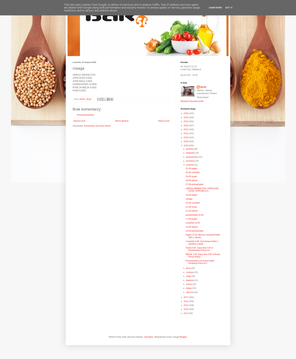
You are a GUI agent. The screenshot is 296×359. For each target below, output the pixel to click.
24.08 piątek (191, 195)
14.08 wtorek (192, 227)
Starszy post (163, 121)
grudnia (190, 149)
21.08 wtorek (192, 211)
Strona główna (121, 121)
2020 (186, 137)
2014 (186, 309)
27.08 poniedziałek (195, 184)
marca (189, 284)
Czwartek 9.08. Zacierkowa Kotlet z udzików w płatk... (202, 242)
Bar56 (203, 87)
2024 (186, 121)
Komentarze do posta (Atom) (97, 126)
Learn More (215, 7)
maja (188, 276)
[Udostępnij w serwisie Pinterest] (111, 99)
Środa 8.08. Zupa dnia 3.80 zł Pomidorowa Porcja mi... (199, 249)
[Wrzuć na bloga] (102, 99)
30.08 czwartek (193, 172)
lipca (188, 268)
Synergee (148, 337)
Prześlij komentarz (85, 115)
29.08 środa (191, 176)
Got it (229, 7)
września (190, 161)
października (192, 157)
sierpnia (190, 165)
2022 (186, 129)
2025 (186, 117)
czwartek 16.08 (193, 223)
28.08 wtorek (192, 180)
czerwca (190, 272)
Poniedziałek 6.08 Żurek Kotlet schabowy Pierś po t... (200, 262)
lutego (189, 288)
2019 (186, 141)
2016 (186, 301)
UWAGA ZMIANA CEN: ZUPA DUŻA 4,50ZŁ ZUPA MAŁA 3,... (202, 189)
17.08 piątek (191, 219)
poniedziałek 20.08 (195, 215)
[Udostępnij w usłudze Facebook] (108, 99)
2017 (186, 297)
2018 (186, 145)
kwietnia (190, 280)
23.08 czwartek (193, 203)
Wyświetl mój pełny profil (192, 101)
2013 (186, 313)
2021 (186, 133)
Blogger (183, 337)
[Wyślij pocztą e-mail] (98, 99)
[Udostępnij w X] (105, 99)
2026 (186, 113)
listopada (190, 153)
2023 (186, 125)
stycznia (190, 292)
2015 (186, 305)
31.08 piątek (191, 168)
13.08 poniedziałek (195, 231)
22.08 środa (191, 207)
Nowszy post (79, 121)
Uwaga (189, 199)
